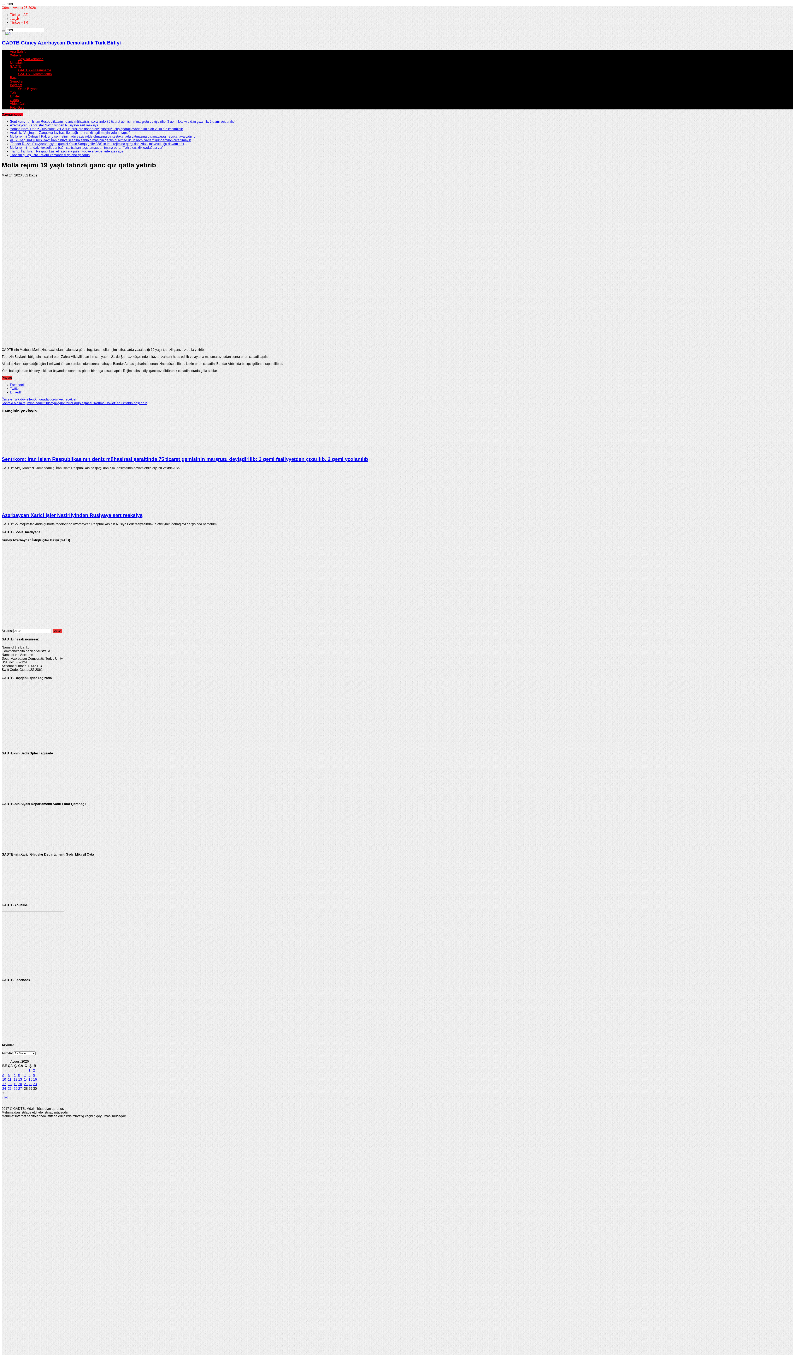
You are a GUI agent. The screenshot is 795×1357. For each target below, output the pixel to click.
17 (4, 1084)
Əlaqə (14, 100)
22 (30, 1084)
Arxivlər (7, 1053)
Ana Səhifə (18, 51)
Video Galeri (19, 103)
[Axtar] (3, 4)
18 (10, 1084)
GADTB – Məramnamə (35, 74)
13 (20, 1079)
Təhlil (14, 92)
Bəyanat (16, 85)
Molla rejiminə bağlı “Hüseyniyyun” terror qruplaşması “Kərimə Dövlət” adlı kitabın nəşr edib (74, 403)
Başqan (15, 77)
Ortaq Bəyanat (28, 89)
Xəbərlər (16, 55)
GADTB (16, 66)
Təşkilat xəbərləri (30, 59)
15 (30, 1079)
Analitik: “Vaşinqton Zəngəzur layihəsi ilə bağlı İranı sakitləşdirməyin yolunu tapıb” (70, 132)
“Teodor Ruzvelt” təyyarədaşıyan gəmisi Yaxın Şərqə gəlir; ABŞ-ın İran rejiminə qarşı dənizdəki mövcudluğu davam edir (97, 144)
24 (4, 1088)
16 (35, 1079)
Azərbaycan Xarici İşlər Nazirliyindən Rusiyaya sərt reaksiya (54, 125)
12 (15, 1079)
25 (10, 1088)
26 (15, 1088)
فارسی (15, 18)
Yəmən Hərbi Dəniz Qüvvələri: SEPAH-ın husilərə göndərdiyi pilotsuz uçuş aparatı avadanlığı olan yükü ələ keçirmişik (96, 129)
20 (20, 1084)
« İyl (5, 1097)
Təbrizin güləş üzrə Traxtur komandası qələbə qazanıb (50, 155)
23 (35, 1084)
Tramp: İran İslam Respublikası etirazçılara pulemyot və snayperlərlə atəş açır (66, 151)
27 (20, 1088)
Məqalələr (17, 63)
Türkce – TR (19, 22)
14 (26, 1079)
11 (9, 1079)
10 (4, 1079)
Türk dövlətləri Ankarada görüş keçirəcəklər (39, 399)
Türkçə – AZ (19, 15)
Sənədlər (16, 81)
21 (26, 1084)
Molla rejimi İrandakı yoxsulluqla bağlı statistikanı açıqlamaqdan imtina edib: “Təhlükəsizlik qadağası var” (86, 147)
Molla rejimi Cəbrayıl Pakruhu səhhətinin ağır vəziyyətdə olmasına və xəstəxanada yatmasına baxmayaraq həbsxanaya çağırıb (102, 136)
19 (15, 1084)
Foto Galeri (18, 107)
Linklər (15, 96)
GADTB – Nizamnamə (34, 70)
